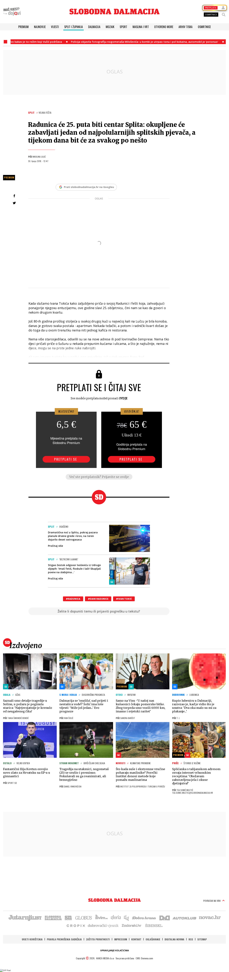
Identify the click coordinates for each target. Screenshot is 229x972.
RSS (191, 939)
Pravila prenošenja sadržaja (64, 939)
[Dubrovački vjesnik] (103, 925)
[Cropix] (75, 925)
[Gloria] (115, 917)
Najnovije (40, 27)
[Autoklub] (185, 917)
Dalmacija (94, 27)
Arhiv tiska (186, 27)
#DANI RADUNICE (98, 598)
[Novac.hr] (210, 917)
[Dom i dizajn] (164, 917)
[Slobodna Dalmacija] (114, 11)
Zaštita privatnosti (98, 939)
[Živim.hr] (101, 917)
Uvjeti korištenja (32, 939)
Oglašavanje (153, 939)
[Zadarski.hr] (131, 925)
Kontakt (136, 939)
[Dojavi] (12, 11)
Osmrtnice (204, 27)
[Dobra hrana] (144, 917)
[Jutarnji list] (25, 917)
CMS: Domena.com (144, 958)
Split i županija (73, 27)
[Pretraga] (223, 14)
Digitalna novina (174, 939)
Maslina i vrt (141, 27)
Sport (123, 27)
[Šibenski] (153, 925)
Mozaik (110, 27)
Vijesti (55, 27)
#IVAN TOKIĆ (124, 598)
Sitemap (202, 939)
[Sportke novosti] (68, 917)
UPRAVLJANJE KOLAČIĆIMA (114, 950)
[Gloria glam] (126, 917)
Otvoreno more (163, 27)
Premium (23, 27)
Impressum (120, 939)
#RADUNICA (73, 598)
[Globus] (84, 917)
